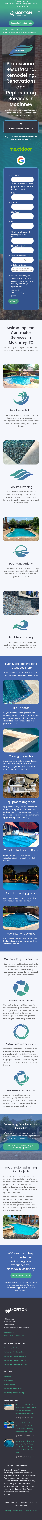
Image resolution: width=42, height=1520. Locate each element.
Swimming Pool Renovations (15, 1356)
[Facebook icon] (15, 6)
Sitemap (8, 1511)
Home (5, 29)
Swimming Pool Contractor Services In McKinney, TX (19, 32)
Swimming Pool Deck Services (15, 1364)
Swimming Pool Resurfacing (15, 1360)
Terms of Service (31, 1511)
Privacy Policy (18, 1511)
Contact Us (8, 1380)
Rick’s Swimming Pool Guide (14, 1335)
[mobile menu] (39, 11)
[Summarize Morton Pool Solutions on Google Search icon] (27, 6)
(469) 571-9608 (21, 1)
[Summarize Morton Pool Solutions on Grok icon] (24, 6)
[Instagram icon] (17, 6)
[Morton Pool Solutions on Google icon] (20, 6)
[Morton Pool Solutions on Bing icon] (22, 6)
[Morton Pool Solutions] (21, 13)
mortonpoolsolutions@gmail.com (22, 3)
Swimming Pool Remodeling (14, 1352)
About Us (7, 1376)
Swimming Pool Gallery (13, 1389)
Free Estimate (9, 1384)
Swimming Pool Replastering (15, 1348)
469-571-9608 (9, 1324)
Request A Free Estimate (21, 23)
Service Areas (15, 29)
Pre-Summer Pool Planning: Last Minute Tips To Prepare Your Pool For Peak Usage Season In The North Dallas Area (25, 1447)
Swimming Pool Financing (14, 1393)
